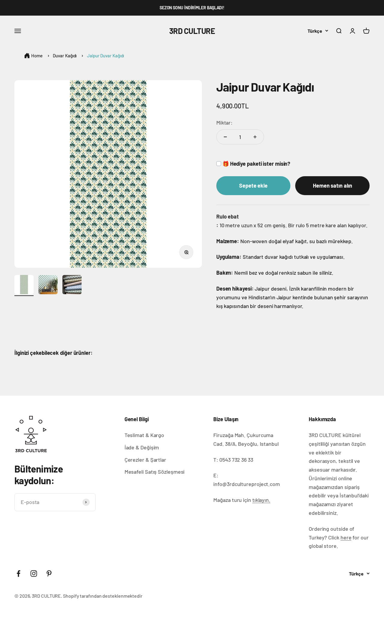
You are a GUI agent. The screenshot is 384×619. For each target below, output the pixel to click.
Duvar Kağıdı (64, 55)
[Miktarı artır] (255, 137)
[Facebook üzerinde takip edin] (18, 573)
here (346, 537)
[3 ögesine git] (72, 285)
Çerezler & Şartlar (145, 459)
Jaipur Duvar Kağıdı (105, 55)
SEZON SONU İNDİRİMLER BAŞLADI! (192, 7)
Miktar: (224, 122)
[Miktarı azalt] (225, 137)
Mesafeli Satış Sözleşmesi (154, 471)
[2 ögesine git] (48, 285)
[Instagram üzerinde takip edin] (34, 573)
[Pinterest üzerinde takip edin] (49, 573)
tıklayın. (261, 500)
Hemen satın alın (332, 185)
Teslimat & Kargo (144, 435)
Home (37, 55)
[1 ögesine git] (24, 285)
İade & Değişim (141, 447)
